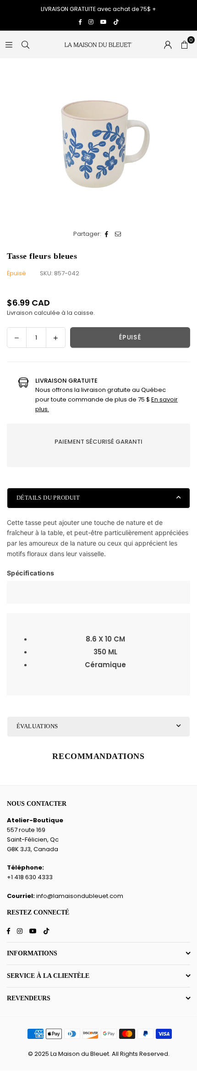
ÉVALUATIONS (37, 726)
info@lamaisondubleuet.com (79, 896)
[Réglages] (167, 44)
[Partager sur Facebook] (107, 234)
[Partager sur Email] (118, 234)
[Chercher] (25, 44)
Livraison (20, 312)
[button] (184, 44)
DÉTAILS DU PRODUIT (48, 497)
